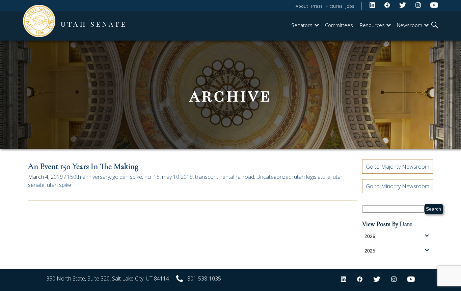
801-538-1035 (204, 278)
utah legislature (312, 176)
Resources (372, 25)
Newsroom (409, 25)
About (302, 6)
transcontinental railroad (224, 176)
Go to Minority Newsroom (397, 186)
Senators (302, 25)
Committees (339, 25)
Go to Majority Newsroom (397, 166)
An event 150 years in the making (83, 166)
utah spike (59, 185)
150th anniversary (88, 176)
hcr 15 (152, 176)
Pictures (334, 6)
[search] (434, 25)
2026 (369, 236)
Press (316, 6)
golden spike (127, 176)
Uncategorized (274, 176)
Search (433, 209)
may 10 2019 (177, 176)
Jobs (350, 6)
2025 (369, 250)
